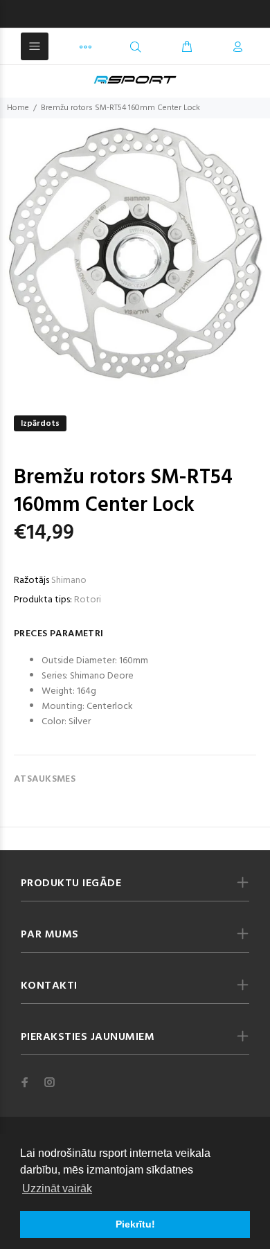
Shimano (69, 580)
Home (18, 108)
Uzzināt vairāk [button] (57, 1188)
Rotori (87, 600)
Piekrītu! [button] (135, 1224)
